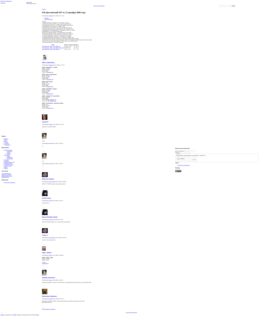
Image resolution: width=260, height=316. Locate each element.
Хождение (6, 161)
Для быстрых (7, 144)
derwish (50, 298)
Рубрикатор (9, 157)
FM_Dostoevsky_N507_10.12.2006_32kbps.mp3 (53, 47)
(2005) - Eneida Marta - (48, 62)
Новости (6, 138)
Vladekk (51, 15)
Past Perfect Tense (8, 163)
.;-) (43, 161)
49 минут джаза (7, 166)
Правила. (3, 314)
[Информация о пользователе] (44, 60)
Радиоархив (29, 2)
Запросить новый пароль (184, 165)
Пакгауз (6, 168)
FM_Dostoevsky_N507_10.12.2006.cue (51, 49)
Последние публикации (99, 5)
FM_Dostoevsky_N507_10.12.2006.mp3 (51, 46)
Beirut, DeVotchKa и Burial (49, 217)
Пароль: (177, 152)
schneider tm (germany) (48, 277)
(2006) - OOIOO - (47, 252)
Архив (8, 152)
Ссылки (6, 142)
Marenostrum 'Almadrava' (49, 296)
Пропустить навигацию (6, 1)
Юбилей (9, 153)
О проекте (6, 143)
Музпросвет (7, 155)
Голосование (10, 158)
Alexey (50, 255)
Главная (44, 9)
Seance (5, 167)
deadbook (51, 65)
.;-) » (43, 140)
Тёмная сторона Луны (9, 162)
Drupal (37, 314)
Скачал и (45, 235)
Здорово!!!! (45, 121)
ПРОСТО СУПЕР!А (48, 179)
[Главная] (3, 3)
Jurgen (50, 143)
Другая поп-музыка (8, 164)
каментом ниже (46, 198)
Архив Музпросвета (6, 173)
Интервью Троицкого (7, 174)
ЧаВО (5, 140)
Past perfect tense (5, 177)
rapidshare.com (50, 72)
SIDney (50, 124)
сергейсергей (52, 181)
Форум (5, 141)
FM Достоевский (8, 150)
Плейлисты (9, 151)
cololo (50, 200)
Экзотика (6, 159)
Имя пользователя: (180, 151)
